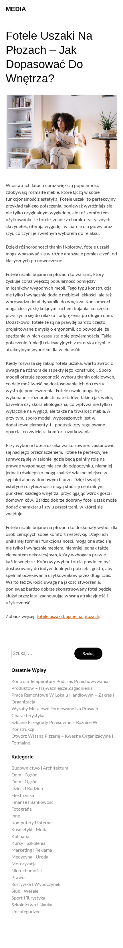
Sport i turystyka (28, 898)
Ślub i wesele (24, 891)
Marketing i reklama (31, 850)
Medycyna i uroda (29, 857)
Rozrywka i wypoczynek (35, 884)
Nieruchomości (26, 870)
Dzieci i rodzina (27, 788)
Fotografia (21, 809)
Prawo (18, 877)
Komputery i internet (32, 823)
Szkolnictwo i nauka (31, 905)
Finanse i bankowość (32, 802)
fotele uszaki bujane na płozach (68, 616)
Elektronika (22, 795)
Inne (15, 816)
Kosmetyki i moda (29, 829)
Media (16, 9)
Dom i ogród (24, 775)
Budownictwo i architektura (39, 768)
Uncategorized (26, 912)
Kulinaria (20, 836)
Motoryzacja (24, 864)
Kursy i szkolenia (28, 843)
